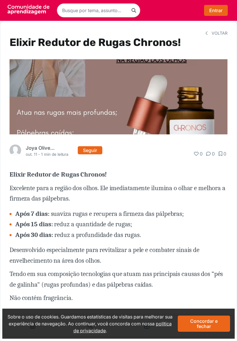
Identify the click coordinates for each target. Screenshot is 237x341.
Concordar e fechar (204, 323)
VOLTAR (218, 33)
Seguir (90, 150)
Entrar (216, 10)
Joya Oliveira (40, 148)
